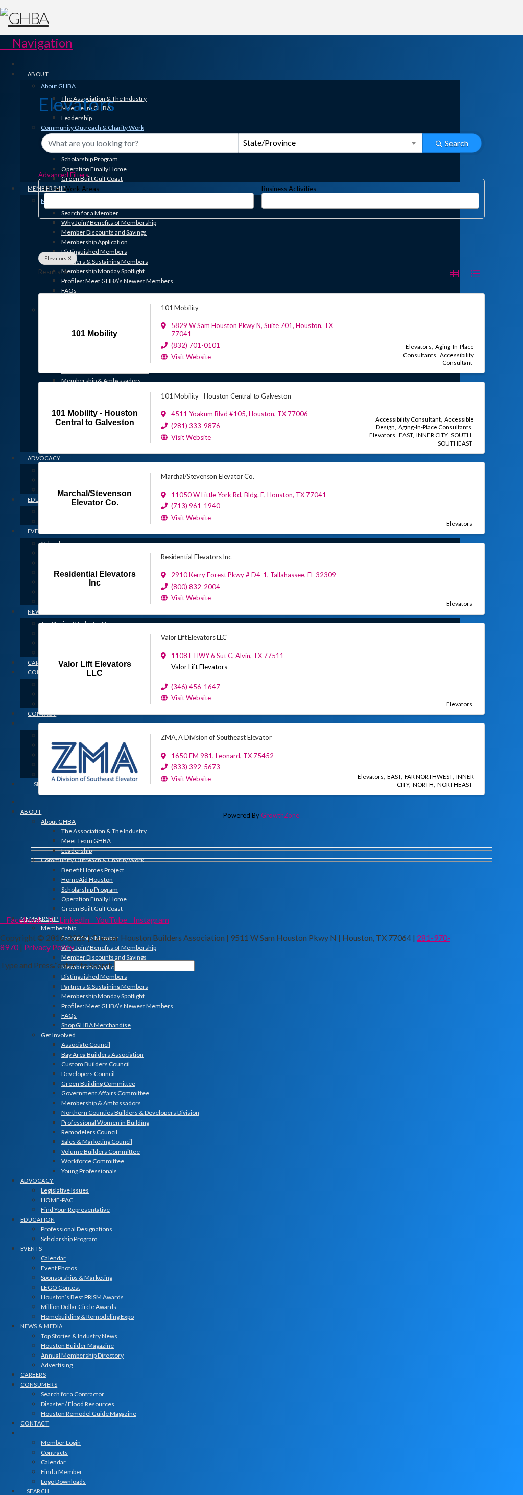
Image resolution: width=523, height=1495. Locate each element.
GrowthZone (280, 815)
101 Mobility (180, 307)
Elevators (55, 258)
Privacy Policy (49, 947)
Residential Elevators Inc (196, 557)
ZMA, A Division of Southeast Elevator (216, 737)
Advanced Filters (63, 175)
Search (456, 143)
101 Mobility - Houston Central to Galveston (226, 396)
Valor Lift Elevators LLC (194, 637)
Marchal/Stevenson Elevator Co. (207, 476)
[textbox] (49, 197)
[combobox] (330, 143)
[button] (36, 42)
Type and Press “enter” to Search (56, 965)
